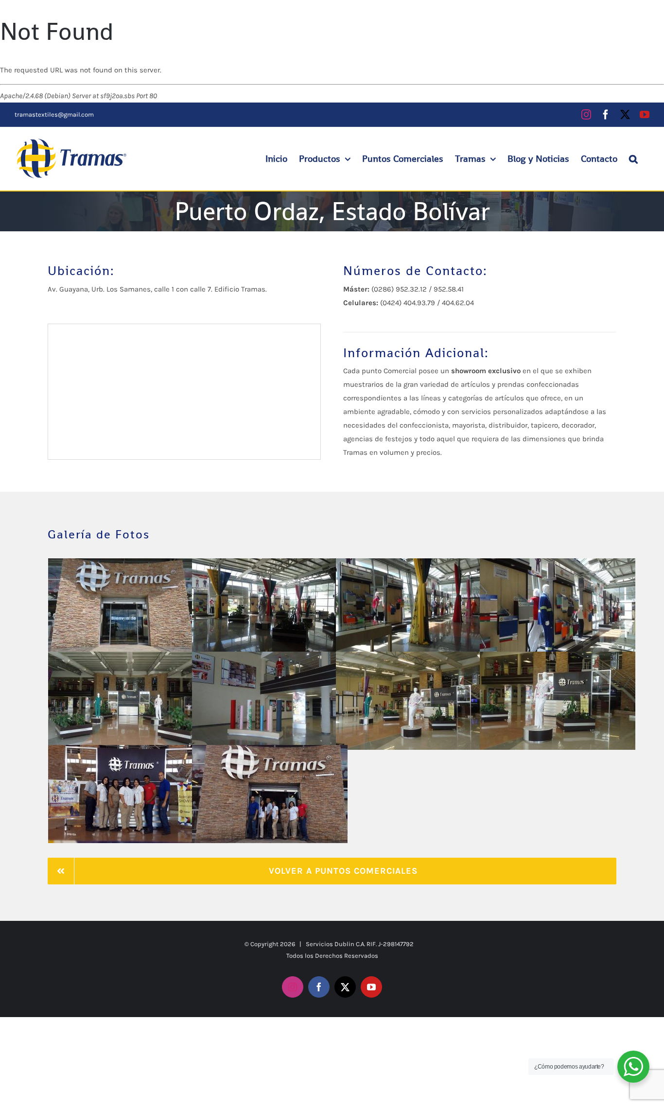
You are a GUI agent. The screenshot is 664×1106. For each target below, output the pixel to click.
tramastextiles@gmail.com (54, 114)
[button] (633, 158)
